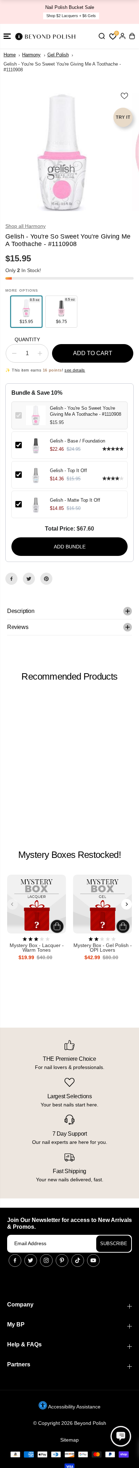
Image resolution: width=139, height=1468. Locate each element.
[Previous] (12, 904)
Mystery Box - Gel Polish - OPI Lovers (102, 948)
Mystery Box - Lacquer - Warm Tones (37, 948)
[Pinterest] (46, 579)
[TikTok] (78, 1260)
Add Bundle (70, 546)
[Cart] (131, 36)
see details (75, 370)
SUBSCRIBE (113, 1243)
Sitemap (69, 1440)
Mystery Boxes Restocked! (69, 854)
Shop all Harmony (25, 226)
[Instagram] (46, 1260)
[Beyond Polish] (46, 36)
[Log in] (122, 36)
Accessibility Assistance (74, 1407)
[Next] (126, 904)
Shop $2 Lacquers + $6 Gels (71, 16)
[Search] (101, 36)
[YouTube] (93, 1260)
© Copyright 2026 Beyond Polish (69, 1423)
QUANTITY (27, 339)
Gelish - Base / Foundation (77, 441)
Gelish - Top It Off (68, 470)
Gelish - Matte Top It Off (75, 500)
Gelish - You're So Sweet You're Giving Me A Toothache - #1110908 (85, 411)
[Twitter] (29, 579)
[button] (7, 36)
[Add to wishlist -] (125, 95)
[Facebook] (11, 579)
